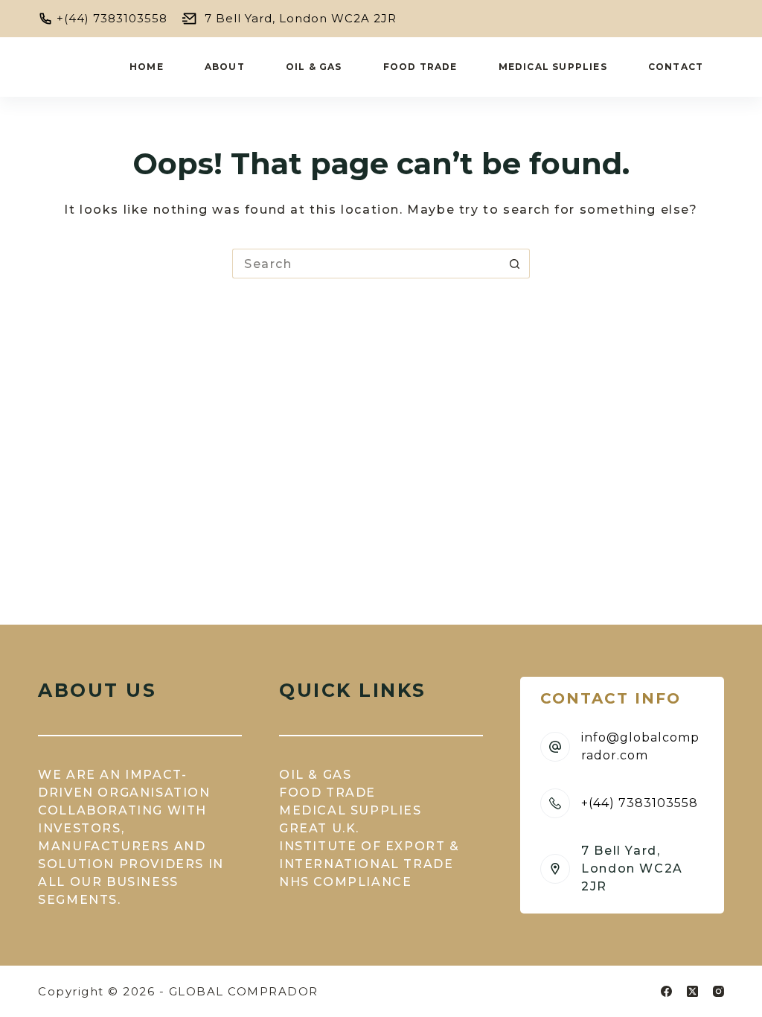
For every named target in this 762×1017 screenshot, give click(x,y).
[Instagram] (718, 991)
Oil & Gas (314, 66)
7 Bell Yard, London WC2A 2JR (301, 18)
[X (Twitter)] (692, 991)
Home (146, 66)
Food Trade (420, 66)
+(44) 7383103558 (112, 18)
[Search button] (515, 263)
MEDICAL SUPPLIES (350, 810)
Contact (675, 66)
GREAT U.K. (319, 828)
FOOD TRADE (327, 792)
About (225, 66)
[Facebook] (666, 991)
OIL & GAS (315, 775)
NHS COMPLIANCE (345, 882)
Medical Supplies (553, 66)
